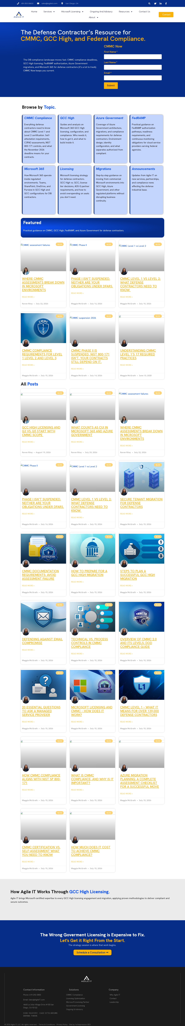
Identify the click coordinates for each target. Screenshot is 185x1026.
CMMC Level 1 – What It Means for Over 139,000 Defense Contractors (139, 711)
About (92, 17)
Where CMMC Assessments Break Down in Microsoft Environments (43, 284)
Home (34, 11)
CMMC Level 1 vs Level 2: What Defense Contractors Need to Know (140, 284)
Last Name (110, 62)
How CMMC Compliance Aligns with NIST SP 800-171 (41, 779)
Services (48, 11)
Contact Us (144, 11)
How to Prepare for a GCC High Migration (89, 573)
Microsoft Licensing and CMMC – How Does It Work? (91, 711)
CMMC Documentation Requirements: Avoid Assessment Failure (40, 575)
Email (108, 73)
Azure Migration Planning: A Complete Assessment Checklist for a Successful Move (139, 781)
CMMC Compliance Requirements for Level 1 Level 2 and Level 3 (42, 354)
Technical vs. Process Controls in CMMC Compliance (89, 643)
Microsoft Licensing (70, 11)
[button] (149, 3)
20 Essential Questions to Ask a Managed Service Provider (41, 711)
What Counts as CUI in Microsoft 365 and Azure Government (92, 431)
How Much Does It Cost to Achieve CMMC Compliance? (90, 851)
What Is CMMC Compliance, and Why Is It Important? (92, 779)
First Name (111, 51)
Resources (124, 11)
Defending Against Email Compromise (42, 641)
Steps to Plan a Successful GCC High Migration (137, 575)
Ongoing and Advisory (101, 11)
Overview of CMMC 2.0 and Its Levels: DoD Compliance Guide (138, 643)
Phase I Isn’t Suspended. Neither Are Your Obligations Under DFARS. (92, 282)
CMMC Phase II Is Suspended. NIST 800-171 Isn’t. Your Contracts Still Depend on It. (90, 356)
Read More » (28, 297)
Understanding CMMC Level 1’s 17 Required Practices (138, 354)
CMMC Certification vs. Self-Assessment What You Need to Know (41, 851)
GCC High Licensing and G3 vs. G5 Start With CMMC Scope (41, 431)
